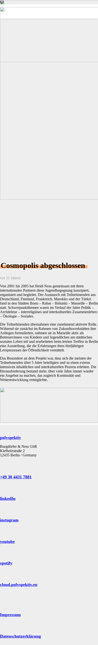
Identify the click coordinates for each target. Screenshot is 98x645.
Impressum (10, 614)
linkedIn (7, 498)
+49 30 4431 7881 (16, 477)
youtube (7, 541)
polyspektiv (10, 437)
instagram (9, 520)
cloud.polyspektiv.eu (18, 584)
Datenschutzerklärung (20, 636)
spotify (6, 563)
